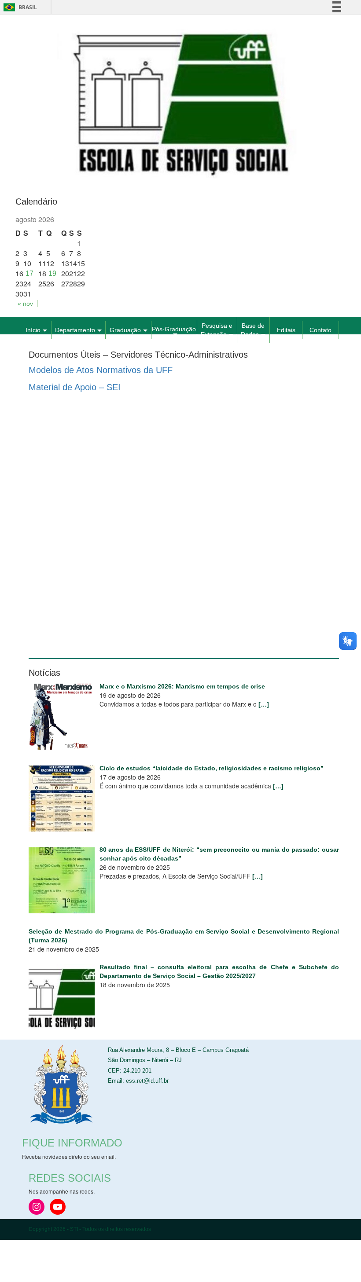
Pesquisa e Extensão (216, 330)
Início (33, 329)
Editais (286, 329)
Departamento (75, 329)
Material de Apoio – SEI (75, 387)
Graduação (125, 329)
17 (29, 273)
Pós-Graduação (174, 329)
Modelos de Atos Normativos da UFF (101, 370)
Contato (320, 329)
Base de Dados (253, 330)
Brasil (18, 7)
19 (52, 273)
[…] (263, 704)
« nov (25, 303)
